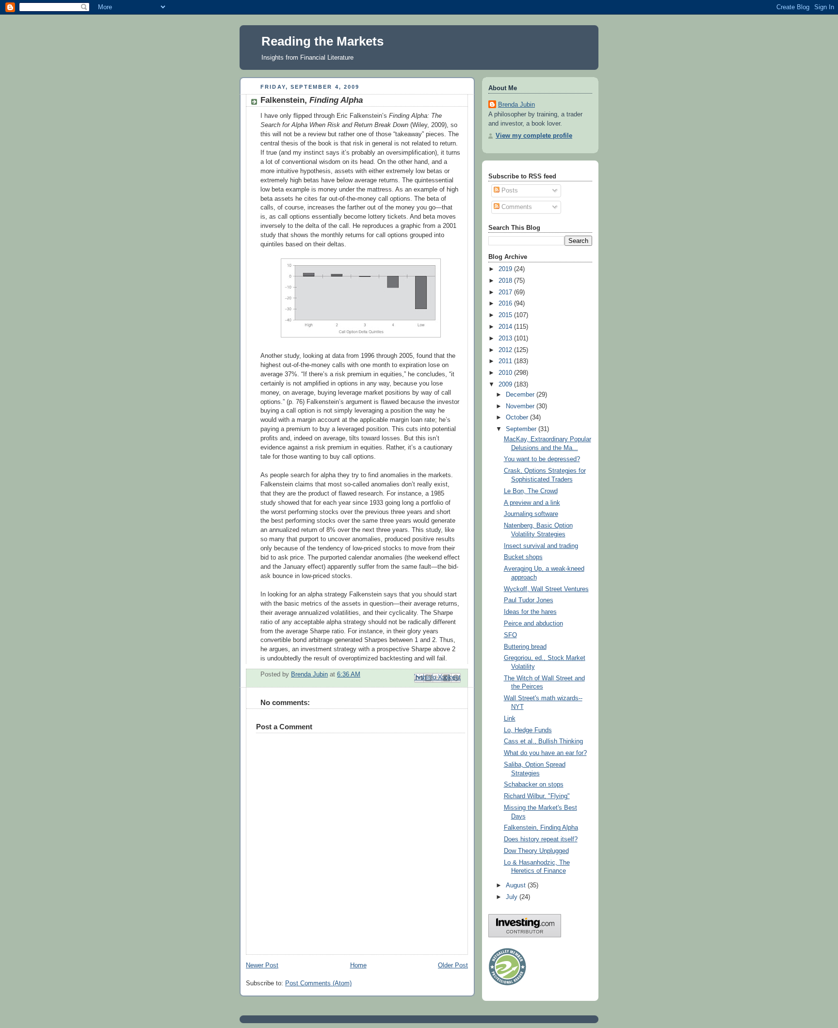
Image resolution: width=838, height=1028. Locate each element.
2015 (506, 315)
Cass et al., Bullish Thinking (543, 741)
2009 (506, 384)
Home (358, 965)
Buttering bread (525, 646)
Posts (509, 190)
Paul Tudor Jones (528, 600)
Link (510, 718)
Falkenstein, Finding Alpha (541, 827)
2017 (506, 292)
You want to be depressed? (542, 459)
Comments (516, 207)
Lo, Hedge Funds (528, 730)
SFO (510, 635)
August (517, 885)
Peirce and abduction (533, 623)
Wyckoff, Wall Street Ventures (546, 589)
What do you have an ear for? (545, 753)
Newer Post (262, 965)
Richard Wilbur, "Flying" (537, 796)
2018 (506, 280)
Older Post (453, 965)
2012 (506, 350)
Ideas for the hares (530, 612)
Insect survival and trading (541, 546)
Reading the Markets (322, 41)
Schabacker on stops (534, 784)
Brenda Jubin (516, 104)
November (521, 406)
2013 (506, 338)
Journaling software (531, 514)
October (518, 417)
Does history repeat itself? (541, 839)
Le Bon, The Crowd (531, 491)
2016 (506, 303)
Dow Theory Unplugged (536, 851)
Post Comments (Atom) (318, 983)
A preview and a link (532, 502)
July (512, 897)
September (522, 429)
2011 (506, 361)
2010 (506, 372)
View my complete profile (534, 135)
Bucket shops (523, 557)
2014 (506, 326)
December (521, 394)
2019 (506, 269)
